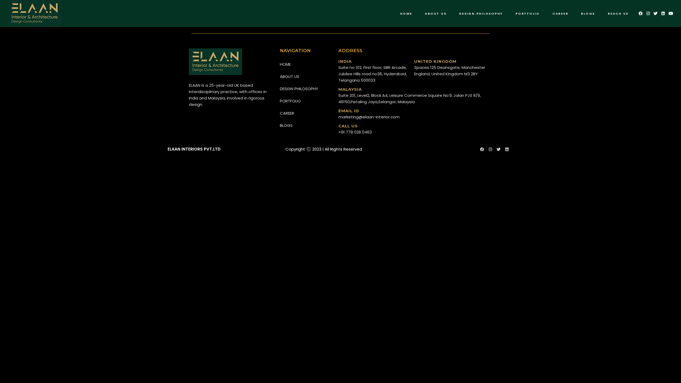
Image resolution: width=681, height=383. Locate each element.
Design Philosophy (299, 88)
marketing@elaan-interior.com (369, 117)
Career (287, 113)
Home (285, 64)
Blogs (286, 125)
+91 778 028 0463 (355, 132)
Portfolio (290, 101)
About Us (289, 76)
